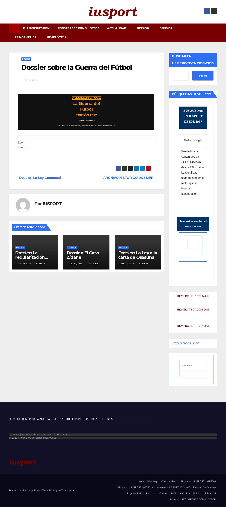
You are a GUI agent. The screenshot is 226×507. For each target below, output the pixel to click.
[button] (216, 32)
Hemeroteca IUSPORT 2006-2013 (135, 487)
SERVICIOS (15, 419)
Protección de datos (55, 434)
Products (174, 499)
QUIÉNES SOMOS (61, 419)
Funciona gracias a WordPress (25, 490)
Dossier (26, 59)
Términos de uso (31, 434)
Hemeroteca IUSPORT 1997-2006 (198, 481)
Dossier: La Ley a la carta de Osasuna (137, 255)
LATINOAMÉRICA (25, 37)
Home (141, 481)
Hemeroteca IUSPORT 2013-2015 (173, 487)
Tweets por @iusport (186, 343)
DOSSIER (166, 28)
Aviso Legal (153, 481)
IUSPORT (52, 203)
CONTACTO (78, 419)
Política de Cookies (181, 493)
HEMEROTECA (57, 37)
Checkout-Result (169, 481)
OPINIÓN (143, 28)
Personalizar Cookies (157, 493)
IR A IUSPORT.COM (36, 28)
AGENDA (44, 419)
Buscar (203, 75)
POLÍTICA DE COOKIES (99, 419)
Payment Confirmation (204, 487)
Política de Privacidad (204, 493)
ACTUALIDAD (117, 28)
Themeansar (67, 490)
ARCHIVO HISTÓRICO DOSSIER (128, 178)
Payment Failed (135, 493)
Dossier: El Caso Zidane (83, 255)
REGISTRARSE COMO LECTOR (79, 28)
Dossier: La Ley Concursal (40, 178)
